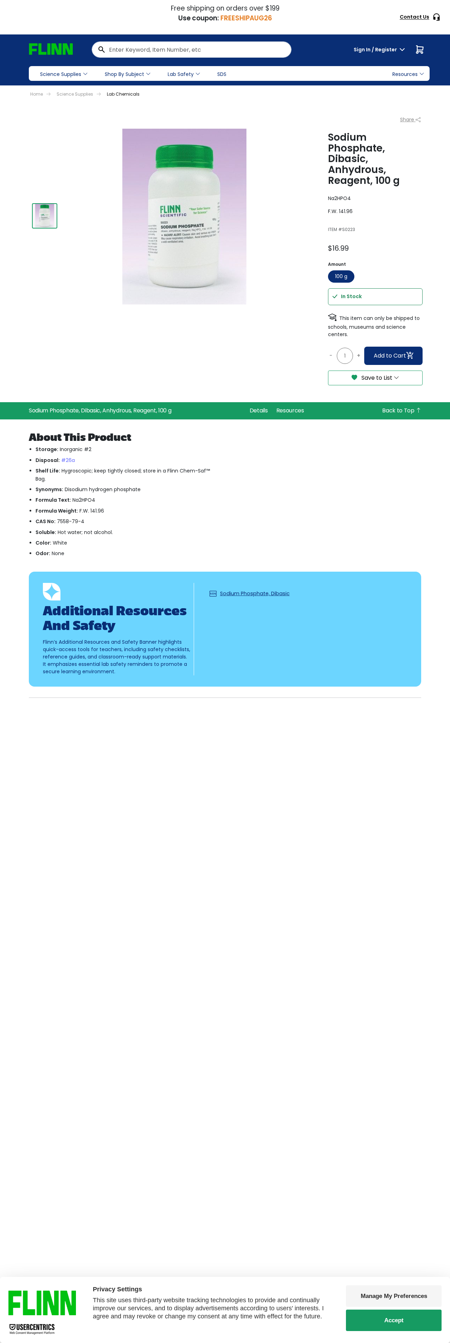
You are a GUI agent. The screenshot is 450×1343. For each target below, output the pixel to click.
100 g (341, 276)
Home (36, 94)
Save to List (376, 378)
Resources (290, 410)
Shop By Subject (124, 74)
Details (259, 410)
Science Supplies (60, 74)
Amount (337, 264)
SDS (221, 74)
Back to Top (399, 410)
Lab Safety (181, 74)
